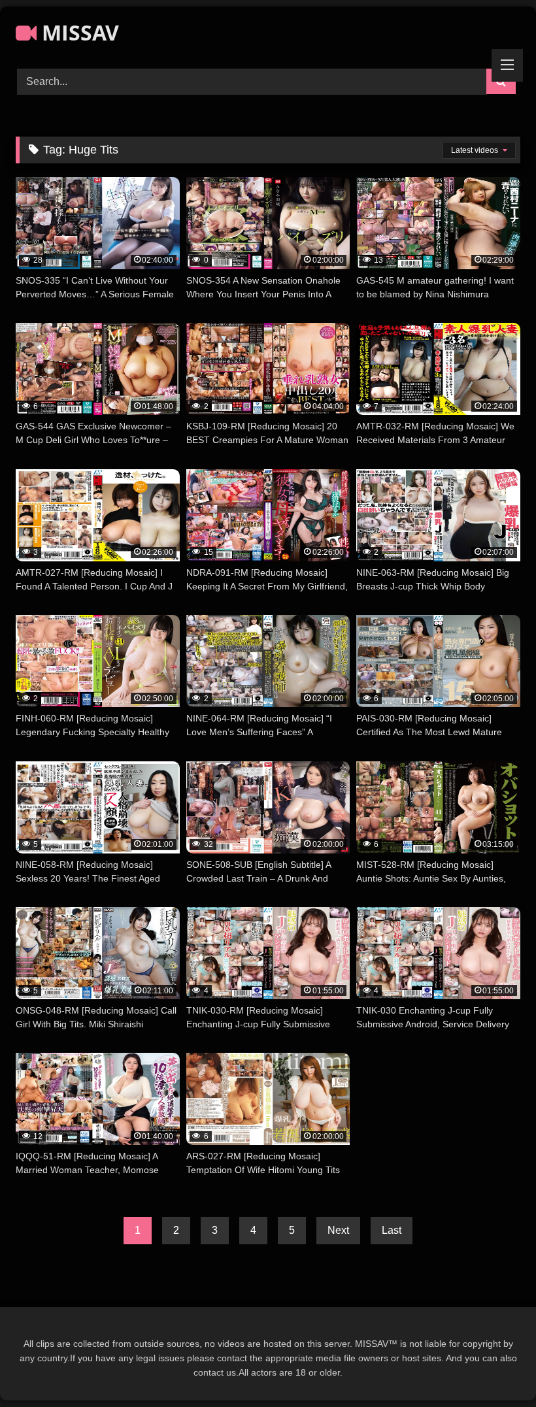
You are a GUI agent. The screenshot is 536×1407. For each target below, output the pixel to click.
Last (391, 1230)
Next (338, 1230)
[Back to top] (495, 1368)
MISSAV (78, 32)
